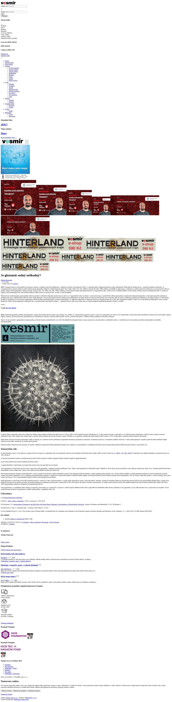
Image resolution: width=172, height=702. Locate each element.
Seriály (11, 79)
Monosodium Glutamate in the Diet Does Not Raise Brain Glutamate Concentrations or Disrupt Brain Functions (49, 504)
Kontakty (12, 86)
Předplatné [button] (8, 113)
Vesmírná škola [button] (9, 104)
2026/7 (4, 124)
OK (2, 14)
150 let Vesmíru (54, 522)
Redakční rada (13, 89)
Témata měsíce (13, 71)
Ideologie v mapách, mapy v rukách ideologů (19, 565)
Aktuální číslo (9, 62)
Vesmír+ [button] (7, 98)
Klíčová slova (13, 80)
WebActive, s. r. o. (31, 698)
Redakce (11, 84)
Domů (7, 61)
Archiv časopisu (14, 68)
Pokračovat (4, 54)
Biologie (11, 105)
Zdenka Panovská (6, 280)
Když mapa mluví (8, 576)
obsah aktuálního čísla (9, 137)
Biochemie (45, 522)
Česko (11, 114)
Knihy (11, 111)
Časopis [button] (7, 66)
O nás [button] (6, 82)
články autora (5, 542)
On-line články (13, 70)
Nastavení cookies (6, 694)
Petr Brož (4, 557)
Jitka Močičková (6, 569)
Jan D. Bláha (5, 580)
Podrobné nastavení (34, 691)
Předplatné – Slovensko (12, 673)
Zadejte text (4, 6)
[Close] (1, 24)
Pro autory (12, 93)
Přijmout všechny (7, 691)
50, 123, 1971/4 (11, 308)
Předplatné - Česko (11, 668)
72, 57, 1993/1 (116, 453)
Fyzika (11, 107)
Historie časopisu (14, 91)
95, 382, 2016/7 (127, 453)
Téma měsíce (9, 64)
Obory (11, 77)
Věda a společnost (35, 522)
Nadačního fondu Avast (21, 699)
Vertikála (12, 524)
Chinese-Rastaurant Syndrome (12, 498)
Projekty (11, 100)
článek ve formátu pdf (17, 519)
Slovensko (12, 116)
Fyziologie (25, 522)
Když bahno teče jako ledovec (13, 554)
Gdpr (10, 96)
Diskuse (11, 102)
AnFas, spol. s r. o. (12, 698)
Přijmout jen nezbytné (20, 691)
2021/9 (15, 284)
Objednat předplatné (7, 623)
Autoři (11, 88)
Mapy (4, 133)
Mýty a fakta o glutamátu (16, 501)
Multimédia (12, 73)
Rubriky (11, 75)
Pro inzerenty (13, 95)
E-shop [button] (7, 109)
